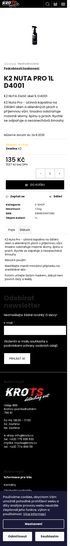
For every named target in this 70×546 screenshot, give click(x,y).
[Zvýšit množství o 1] (59, 173)
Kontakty (10, 485)
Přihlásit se (17, 359)
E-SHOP (40, 204)
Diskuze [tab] (25, 230)
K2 (19, 149)
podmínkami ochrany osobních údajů (31, 346)
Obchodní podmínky (18, 490)
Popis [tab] (11, 230)
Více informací (34, 514)
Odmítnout (17, 536)
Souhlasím (50, 536)
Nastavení (33, 524)
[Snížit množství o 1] (40, 173)
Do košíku (37, 185)
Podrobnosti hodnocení (21, 68)
